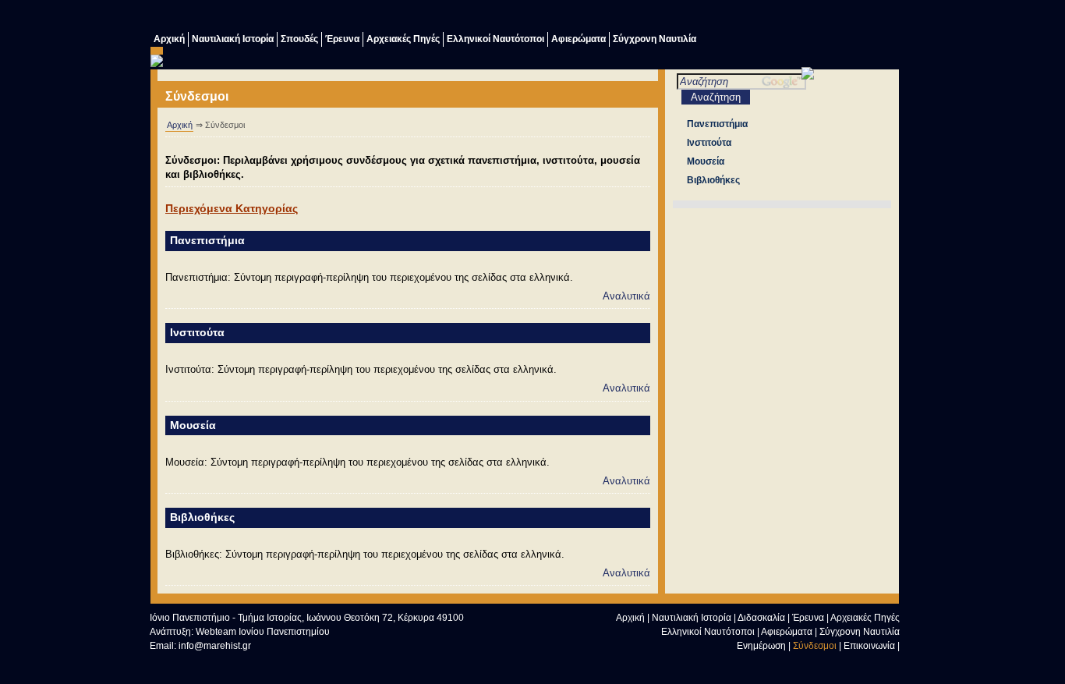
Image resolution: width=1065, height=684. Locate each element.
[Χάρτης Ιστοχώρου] (825, 17)
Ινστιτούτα (197, 332)
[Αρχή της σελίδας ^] (763, 665)
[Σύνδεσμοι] (762, 17)
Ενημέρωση (761, 645)
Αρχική (169, 39)
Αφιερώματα (578, 39)
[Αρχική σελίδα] (794, 665)
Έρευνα (342, 39)
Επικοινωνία (869, 645)
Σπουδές (299, 39)
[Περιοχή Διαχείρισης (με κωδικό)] (856, 17)
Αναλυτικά (626, 296)
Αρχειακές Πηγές (403, 39)
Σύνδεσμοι (815, 645)
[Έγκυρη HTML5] (181, 662)
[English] (887, 17)
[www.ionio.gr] (807, 76)
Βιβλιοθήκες (202, 517)
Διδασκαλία (761, 617)
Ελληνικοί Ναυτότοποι (495, 39)
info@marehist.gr (215, 645)
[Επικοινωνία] (793, 17)
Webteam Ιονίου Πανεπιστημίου (263, 631)
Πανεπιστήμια (207, 240)
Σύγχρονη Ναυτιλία (654, 39)
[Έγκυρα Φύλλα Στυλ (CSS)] (251, 662)
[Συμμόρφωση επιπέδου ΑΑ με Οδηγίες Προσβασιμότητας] (321, 662)
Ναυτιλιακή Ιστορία (233, 39)
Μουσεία (193, 425)
